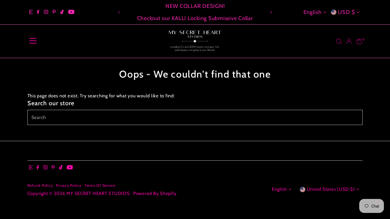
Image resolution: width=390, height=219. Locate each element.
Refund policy (40, 185)
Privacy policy (68, 185)
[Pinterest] (54, 12)
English (312, 12)
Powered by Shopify (155, 193)
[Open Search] (339, 41)
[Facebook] (38, 12)
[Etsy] (30, 12)
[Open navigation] (32, 41)
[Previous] (119, 12)
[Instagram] (46, 12)
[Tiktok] (62, 12)
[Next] (271, 12)
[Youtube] (71, 12)
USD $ (346, 12)
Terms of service (99, 185)
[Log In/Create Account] (349, 41)
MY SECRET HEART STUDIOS (97, 193)
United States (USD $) (331, 189)
